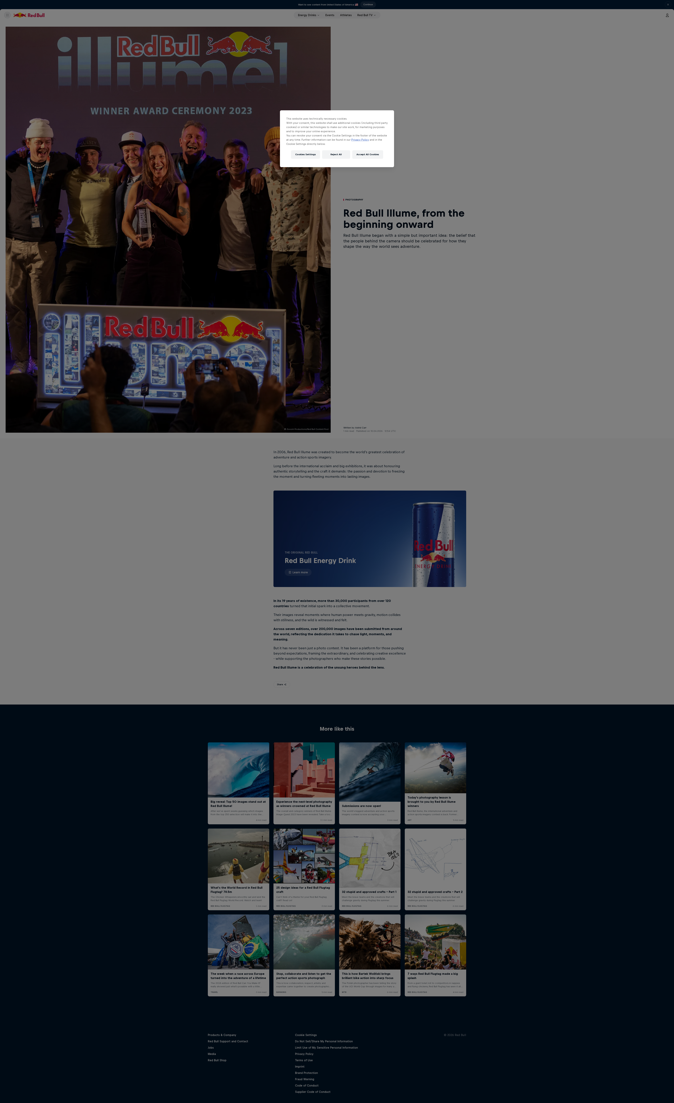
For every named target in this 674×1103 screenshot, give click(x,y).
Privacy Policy (360, 139)
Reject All (336, 154)
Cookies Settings (305, 154)
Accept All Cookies (367, 154)
